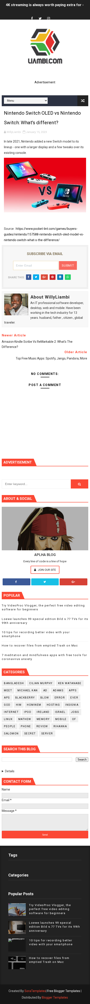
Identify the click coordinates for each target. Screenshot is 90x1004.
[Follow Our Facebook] (16, 581)
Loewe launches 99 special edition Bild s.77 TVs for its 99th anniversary (54, 926)
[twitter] (40, 19)
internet (11, 712)
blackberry (25, 697)
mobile (61, 719)
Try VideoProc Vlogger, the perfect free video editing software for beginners (50, 909)
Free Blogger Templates (63, 991)
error (60, 697)
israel (60, 712)
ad (45, 690)
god (7, 704)
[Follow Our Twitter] (45, 581)
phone (26, 726)
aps (7, 697)
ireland (43, 712)
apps (72, 690)
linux (8, 719)
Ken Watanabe (69, 683)
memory (43, 719)
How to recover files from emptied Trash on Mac (40, 645)
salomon (11, 733)
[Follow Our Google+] (73, 581)
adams (58, 690)
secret (30, 733)
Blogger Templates (55, 997)
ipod (27, 712)
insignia (71, 704)
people (9, 726)
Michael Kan (27, 690)
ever (74, 697)
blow (44, 697)
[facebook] (32, 19)
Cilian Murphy (41, 683)
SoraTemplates (35, 991)
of (74, 719)
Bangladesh (14, 683)
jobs (75, 712)
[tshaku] (57, 15)
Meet (8, 690)
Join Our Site (46, 569)
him (19, 704)
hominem (34, 704)
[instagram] (48, 19)
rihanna (60, 726)
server (47, 733)
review (42, 726)
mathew (24, 719)
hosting (53, 704)
